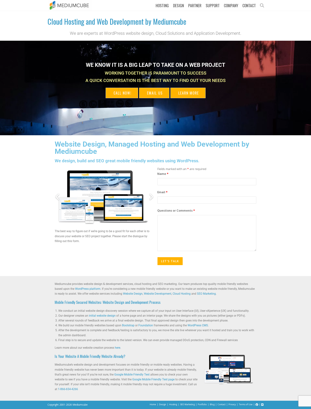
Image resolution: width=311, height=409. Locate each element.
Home (153, 404)
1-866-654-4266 (68, 389)
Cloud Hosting (182, 293)
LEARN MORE (188, 93)
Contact (222, 404)
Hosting (173, 404)
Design (162, 404)
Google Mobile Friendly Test (132, 374)
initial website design (102, 315)
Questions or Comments (176, 211)
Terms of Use (246, 404)
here (117, 347)
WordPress (187, 160)
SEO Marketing (206, 293)
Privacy (232, 404)
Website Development (157, 293)
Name (162, 174)
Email (162, 192)
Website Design (133, 293)
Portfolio (202, 404)
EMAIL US (154, 93)
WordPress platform (87, 288)
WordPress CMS (198, 325)
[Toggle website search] (262, 5)
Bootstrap (128, 325)
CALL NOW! (121, 93)
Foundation (145, 325)
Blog (212, 404)
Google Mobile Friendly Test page (153, 379)
